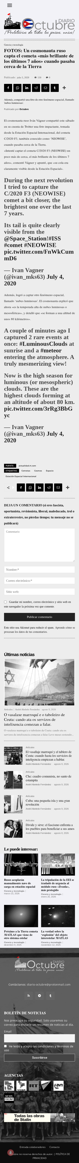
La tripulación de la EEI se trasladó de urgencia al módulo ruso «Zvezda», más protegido (57, 885)
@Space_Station (25, 238)
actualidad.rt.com (27, 465)
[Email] (45, 88)
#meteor (51, 350)
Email (8, 1031)
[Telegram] (39, 996)
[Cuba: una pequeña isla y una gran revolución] (13, 804)
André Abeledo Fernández (27, 709)
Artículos (8, 709)
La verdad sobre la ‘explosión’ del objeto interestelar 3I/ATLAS (54, 934)
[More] (64, 88)
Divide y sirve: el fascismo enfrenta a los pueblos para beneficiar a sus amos (50, 827)
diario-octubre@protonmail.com (48, 984)
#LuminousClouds (43, 343)
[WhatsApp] (17, 88)
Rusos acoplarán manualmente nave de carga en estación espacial (19, 883)
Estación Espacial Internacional (21, 476)
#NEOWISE (40, 245)
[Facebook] (8, 88)
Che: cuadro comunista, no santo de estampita (48, 778)
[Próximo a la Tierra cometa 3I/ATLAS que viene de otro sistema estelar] (21, 916)
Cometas (25, 470)
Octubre (24, 109)
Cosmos (38, 470)
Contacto (54, 1147)
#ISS (55, 238)
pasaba (18, 144)
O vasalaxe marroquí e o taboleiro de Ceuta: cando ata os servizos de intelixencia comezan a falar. (34, 719)
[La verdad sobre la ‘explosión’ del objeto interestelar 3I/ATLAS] (58, 916)
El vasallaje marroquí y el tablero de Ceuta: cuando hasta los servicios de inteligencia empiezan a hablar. (49, 755)
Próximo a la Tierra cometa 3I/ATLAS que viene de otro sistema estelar (21, 934)
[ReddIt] (36, 88)
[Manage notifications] (10, 1152)
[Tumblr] (55, 88)
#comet (13, 245)
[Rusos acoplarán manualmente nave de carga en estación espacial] (21, 865)
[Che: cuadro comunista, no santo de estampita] (13, 780)
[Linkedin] (27, 88)
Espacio (49, 470)
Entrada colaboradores (33, 1147)
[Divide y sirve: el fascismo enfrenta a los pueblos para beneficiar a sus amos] (13, 828)
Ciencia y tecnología (13, 45)
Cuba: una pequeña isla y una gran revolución (48, 802)
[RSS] (29, 996)
